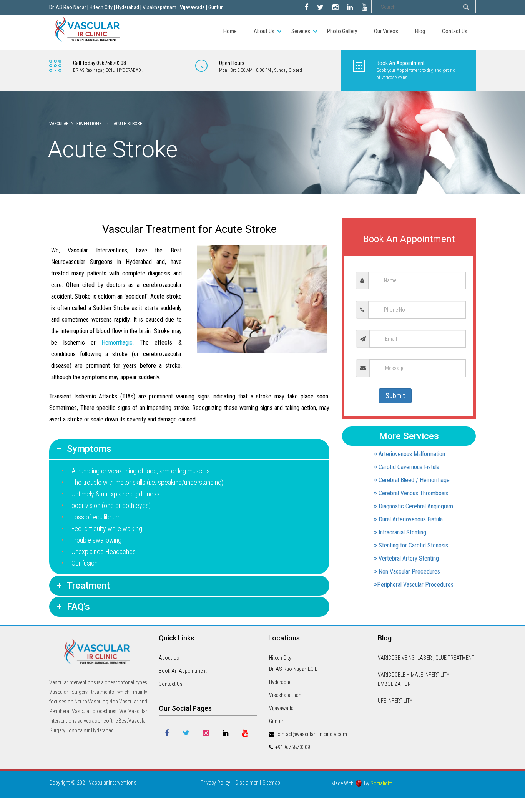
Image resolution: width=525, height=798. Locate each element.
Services (300, 31)
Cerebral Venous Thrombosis (412, 493)
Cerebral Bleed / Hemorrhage (413, 480)
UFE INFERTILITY (395, 701)
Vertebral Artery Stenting (408, 558)
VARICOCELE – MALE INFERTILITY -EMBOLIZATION (415, 679)
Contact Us (454, 31)
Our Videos (386, 31)
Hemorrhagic (117, 342)
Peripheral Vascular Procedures (415, 584)
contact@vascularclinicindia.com (311, 734)
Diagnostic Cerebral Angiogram (415, 506)
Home (230, 31)
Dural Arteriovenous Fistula (410, 519)
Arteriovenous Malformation (411, 454)
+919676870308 (292, 747)
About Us (264, 31)
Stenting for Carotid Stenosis (412, 545)
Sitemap (271, 783)
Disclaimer (246, 783)
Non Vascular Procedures (408, 571)
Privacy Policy (215, 783)
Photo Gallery (342, 31)
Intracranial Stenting (401, 532)
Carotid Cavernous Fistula (408, 467)
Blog (420, 31)
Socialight (381, 783)
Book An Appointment (183, 671)
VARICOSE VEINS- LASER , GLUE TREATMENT (426, 658)
